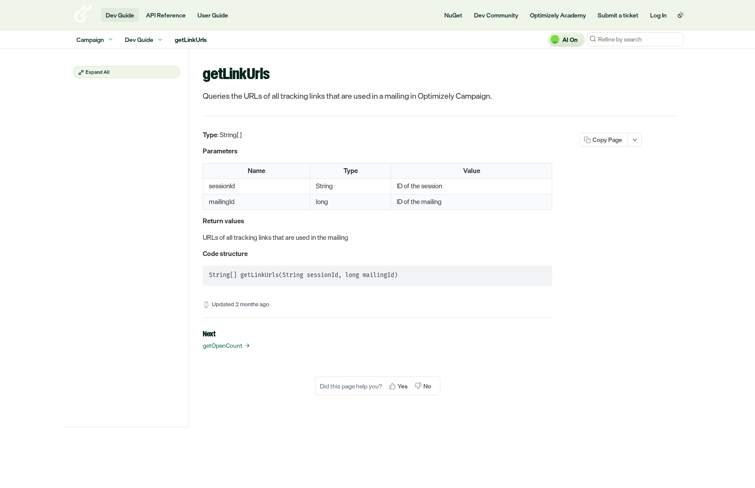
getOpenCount (222, 345)
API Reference (166, 15)
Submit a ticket (618, 15)
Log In (658, 15)
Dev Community (496, 15)
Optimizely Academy (558, 15)
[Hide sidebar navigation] (187, 237)
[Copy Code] (542, 273)
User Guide (212, 15)
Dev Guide (120, 15)
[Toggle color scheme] (681, 15)
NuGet (453, 15)
